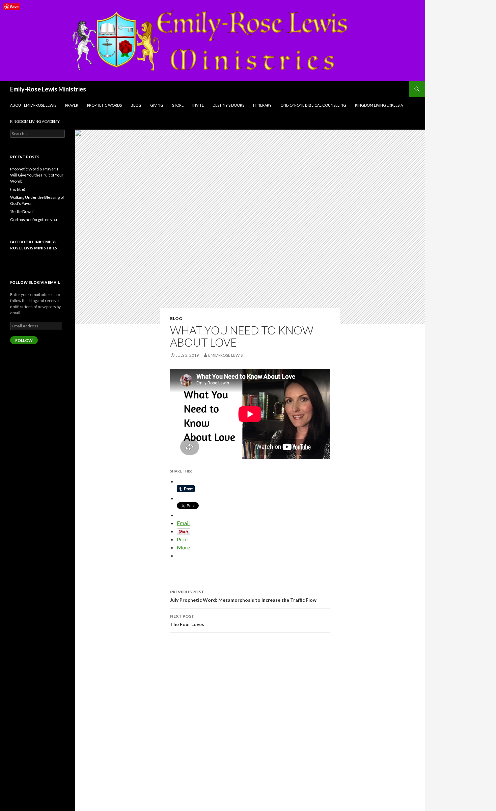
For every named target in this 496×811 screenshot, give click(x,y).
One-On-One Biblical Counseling (313, 105)
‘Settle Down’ (22, 211)
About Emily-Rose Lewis (33, 105)
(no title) (17, 189)
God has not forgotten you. (34, 219)
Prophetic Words (104, 105)
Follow (24, 340)
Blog (136, 105)
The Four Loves (187, 620)
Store (178, 105)
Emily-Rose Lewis (225, 355)
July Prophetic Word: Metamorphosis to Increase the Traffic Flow (243, 596)
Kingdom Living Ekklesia (379, 105)
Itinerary (262, 105)
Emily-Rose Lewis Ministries (48, 89)
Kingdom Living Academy (35, 121)
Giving (156, 105)
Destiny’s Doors (228, 105)
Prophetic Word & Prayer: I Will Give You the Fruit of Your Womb (36, 175)
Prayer (71, 105)
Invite (198, 105)
